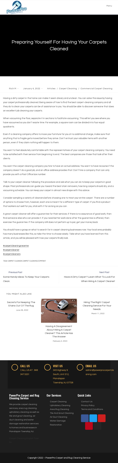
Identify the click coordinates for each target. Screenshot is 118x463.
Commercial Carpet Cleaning (96, 89)
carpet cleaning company (34, 261)
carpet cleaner (15, 261)
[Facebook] (85, 418)
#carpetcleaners (11, 254)
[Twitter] (93, 418)
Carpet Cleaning (68, 89)
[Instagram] (97, 426)
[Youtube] (102, 418)
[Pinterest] (89, 426)
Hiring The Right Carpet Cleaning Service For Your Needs (97, 305)
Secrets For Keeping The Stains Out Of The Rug (21, 304)
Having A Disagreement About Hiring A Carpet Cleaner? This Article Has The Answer (59, 331)
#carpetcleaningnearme (16, 246)
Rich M (12, 89)
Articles (51, 89)
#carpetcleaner (11, 250)
